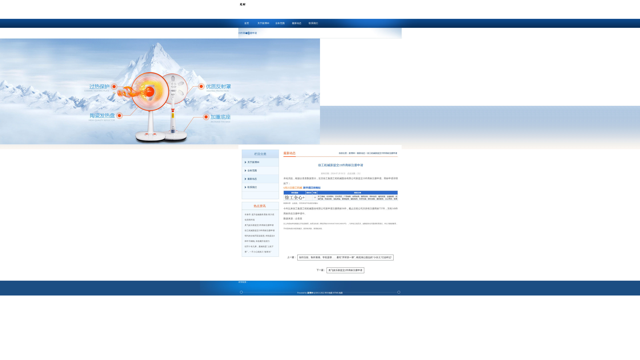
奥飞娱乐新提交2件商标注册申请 (259, 225)
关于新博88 (263, 23)
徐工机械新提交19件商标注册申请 (260, 230)
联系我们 (313, 23)
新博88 (352, 153)
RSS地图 (328, 293)
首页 (246, 23)
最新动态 (296, 23)
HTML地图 (338, 293)
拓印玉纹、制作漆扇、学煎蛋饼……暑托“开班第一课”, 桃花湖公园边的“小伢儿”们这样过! (345, 257)
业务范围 (280, 23)
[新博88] (242, 7)
